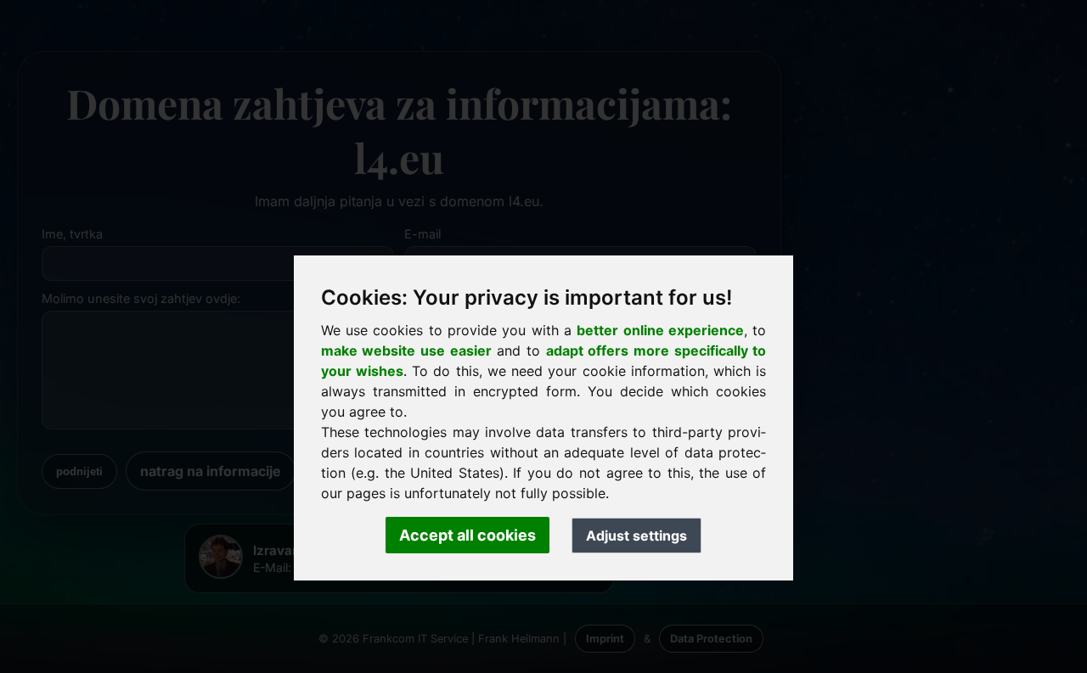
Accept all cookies (467, 535)
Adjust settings (636, 535)
